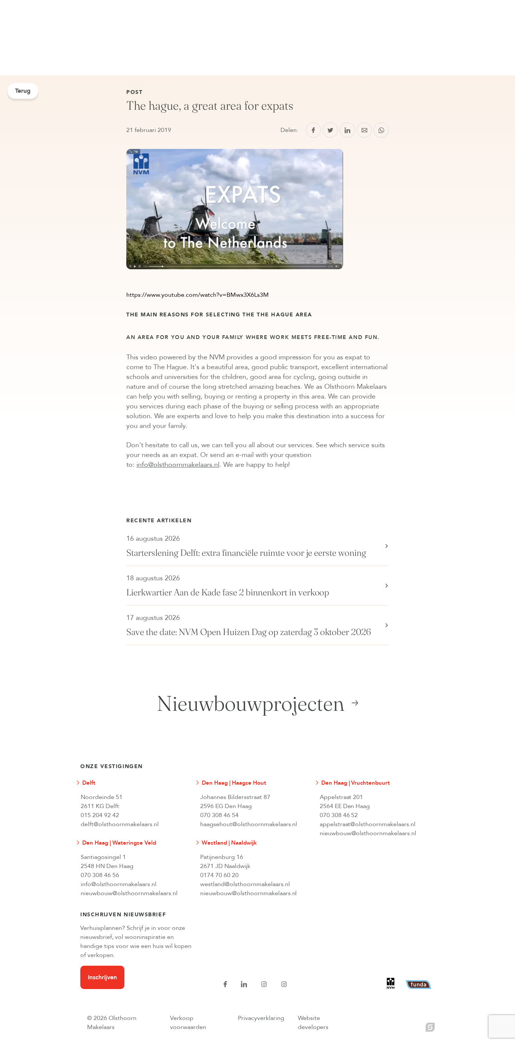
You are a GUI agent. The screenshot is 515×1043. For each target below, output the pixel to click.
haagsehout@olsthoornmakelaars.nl (248, 824)
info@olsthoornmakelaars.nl (118, 884)
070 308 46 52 (339, 815)
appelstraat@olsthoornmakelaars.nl (368, 824)
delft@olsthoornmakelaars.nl (120, 824)
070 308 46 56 (100, 875)
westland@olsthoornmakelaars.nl (245, 884)
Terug (23, 91)
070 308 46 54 (219, 815)
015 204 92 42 (100, 815)
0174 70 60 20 (219, 875)
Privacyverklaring (261, 1018)
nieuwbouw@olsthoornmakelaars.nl (368, 833)
